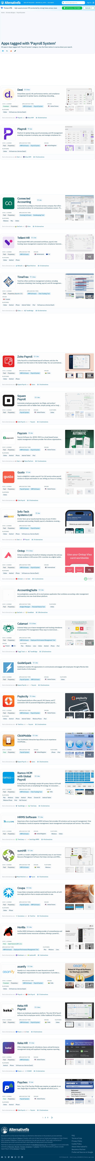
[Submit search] (63, 2)
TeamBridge (29, 310)
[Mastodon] (9, 1157)
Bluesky (17, 1147)
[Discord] (2, 1157)
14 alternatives (43, 384)
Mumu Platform (31, 266)
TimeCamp (33, 806)
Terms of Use (77, 1138)
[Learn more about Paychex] (8, 1087)
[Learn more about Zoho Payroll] (8, 361)
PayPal (23, 1149)
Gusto (33, 384)
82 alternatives (42, 310)
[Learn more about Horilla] (8, 932)
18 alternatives (44, 685)
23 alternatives (40, 1071)
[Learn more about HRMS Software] (8, 822)
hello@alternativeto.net (39, 1145)
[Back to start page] (11, 2)
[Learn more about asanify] (8, 971)
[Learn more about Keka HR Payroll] (8, 1010)
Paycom (32, 422)
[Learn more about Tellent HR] (8, 242)
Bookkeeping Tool (38, 215)
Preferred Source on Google (82, 1152)
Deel (18, 157)
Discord (53, 1145)
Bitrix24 (20, 266)
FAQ (73, 1135)
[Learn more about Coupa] (8, 893)
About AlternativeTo (79, 1147)
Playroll (20, 118)
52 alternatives (41, 461)
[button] (27, 89)
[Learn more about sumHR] (8, 855)
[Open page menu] (93, 3)
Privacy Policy (77, 1141)
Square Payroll (22, 384)
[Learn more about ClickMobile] (8, 740)
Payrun (33, 877)
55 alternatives (43, 877)
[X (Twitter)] (5, 1157)
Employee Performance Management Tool (43, 640)
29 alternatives (38, 539)
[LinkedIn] (22, 1157)
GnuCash (19, 226)
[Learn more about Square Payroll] (8, 400)
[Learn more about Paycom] (8, 438)
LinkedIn (36, 1147)
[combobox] (73, 2)
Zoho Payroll (21, 422)
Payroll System (38, 106)
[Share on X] (7, 51)
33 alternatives (39, 157)
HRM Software (27, 106)
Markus (20, 1138)
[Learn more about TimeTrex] (8, 282)
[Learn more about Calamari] (8, 628)
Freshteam (21, 955)
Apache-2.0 (18, 293)
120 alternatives (46, 651)
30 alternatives (33, 500)
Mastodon (11, 1147)
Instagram (29, 1147)
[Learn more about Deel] (8, 94)
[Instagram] (19, 1157)
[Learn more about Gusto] (8, 477)
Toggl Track (21, 651)
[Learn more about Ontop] (8, 556)
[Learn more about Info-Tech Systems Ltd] (8, 516)
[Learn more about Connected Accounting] (8, 203)
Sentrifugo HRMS (34, 839)
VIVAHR (29, 1071)
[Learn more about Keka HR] (8, 1048)
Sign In (89, 3)
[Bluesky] (12, 1157)
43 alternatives (39, 226)
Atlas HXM (31, 118)
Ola (14, 1138)
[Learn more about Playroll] (8, 134)
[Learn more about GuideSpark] (8, 668)
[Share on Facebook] (3, 51)
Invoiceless (21, 916)
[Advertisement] (47, 27)
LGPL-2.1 (18, 944)
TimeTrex (20, 724)
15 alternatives (43, 994)
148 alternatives (43, 612)
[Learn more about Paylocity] (8, 701)
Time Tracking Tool (44, 293)
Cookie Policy (77, 1144)
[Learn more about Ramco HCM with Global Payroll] (8, 778)
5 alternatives (44, 955)
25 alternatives (43, 1110)
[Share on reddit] (11, 51)
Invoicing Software (25, 215)
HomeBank (30, 612)
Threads (22, 1147)
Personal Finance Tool (38, 607)
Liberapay (16, 1149)
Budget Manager (25, 607)
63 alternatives (44, 266)
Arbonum (20, 579)
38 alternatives (42, 118)
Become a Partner (79, 1149)
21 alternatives (43, 422)
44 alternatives (47, 839)
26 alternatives (41, 724)
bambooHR (32, 955)
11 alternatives (38, 579)
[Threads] (15, 1157)
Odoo (29, 226)
